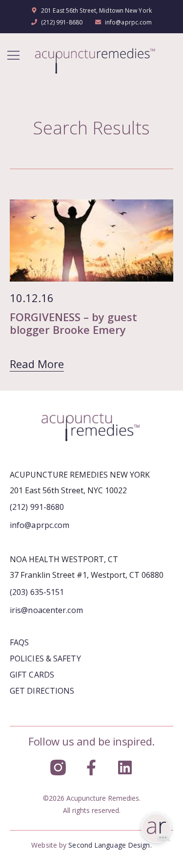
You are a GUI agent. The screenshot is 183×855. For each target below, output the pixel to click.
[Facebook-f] (91, 767)
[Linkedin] (125, 767)
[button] (13, 56)
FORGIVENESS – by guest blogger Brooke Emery (73, 323)
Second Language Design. (109, 845)
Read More (37, 363)
